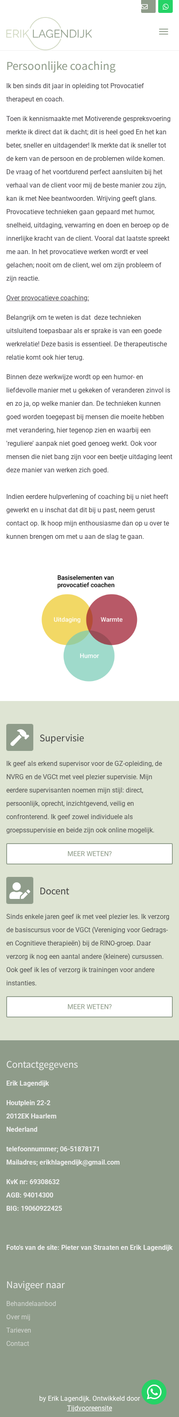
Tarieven (18, 1330)
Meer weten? (89, 854)
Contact (17, 1344)
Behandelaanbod (31, 1304)
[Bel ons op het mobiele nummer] (165, 6)
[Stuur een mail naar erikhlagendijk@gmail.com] (148, 6)
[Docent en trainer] (19, 890)
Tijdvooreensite (89, 1408)
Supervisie (62, 737)
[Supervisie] (19, 737)
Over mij (18, 1317)
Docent (54, 890)
